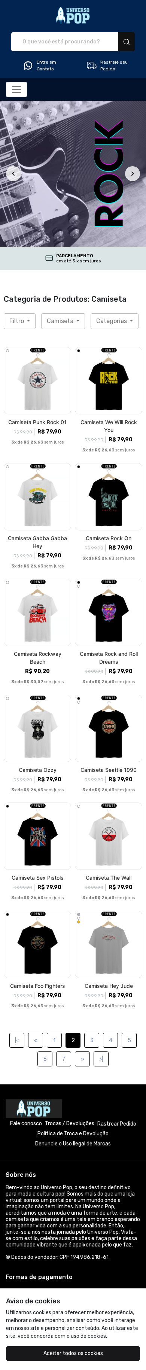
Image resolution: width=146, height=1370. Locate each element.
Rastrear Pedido (116, 1124)
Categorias (112, 321)
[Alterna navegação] (16, 89)
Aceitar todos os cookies (73, 1353)
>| (101, 1059)
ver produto (37, 381)
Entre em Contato (46, 65)
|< (17, 1040)
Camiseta (61, 321)
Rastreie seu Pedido (114, 65)
